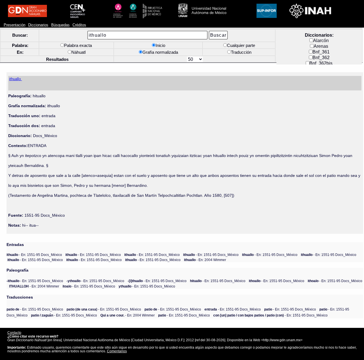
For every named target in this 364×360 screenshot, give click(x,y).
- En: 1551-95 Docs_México (34, 254)
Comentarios (117, 351)
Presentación (14, 25)
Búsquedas (60, 25)
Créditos (79, 25)
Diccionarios (38, 25)
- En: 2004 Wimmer (205, 260)
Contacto (14, 332)
